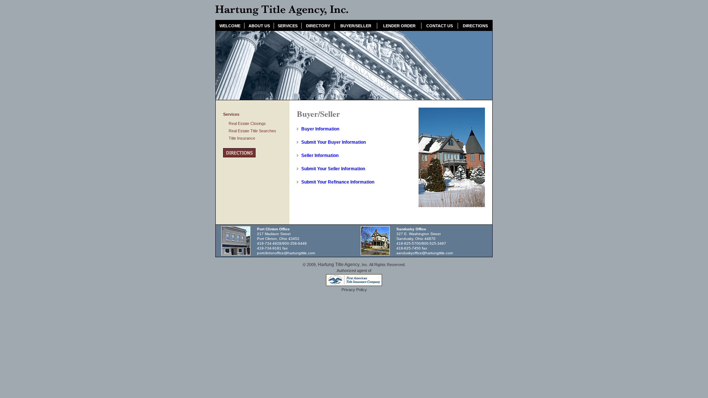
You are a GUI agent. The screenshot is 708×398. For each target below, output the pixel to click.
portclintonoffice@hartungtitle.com (286, 253)
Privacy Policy (354, 289)
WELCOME (229, 26)
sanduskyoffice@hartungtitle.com (424, 253)
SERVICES (288, 26)
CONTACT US (439, 26)
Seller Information (320, 155)
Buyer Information (320, 129)
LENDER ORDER (399, 26)
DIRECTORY (318, 26)
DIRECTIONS (475, 26)
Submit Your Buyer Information (333, 142)
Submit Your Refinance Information (337, 182)
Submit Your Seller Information (333, 168)
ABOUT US (259, 26)
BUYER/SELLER (355, 26)
